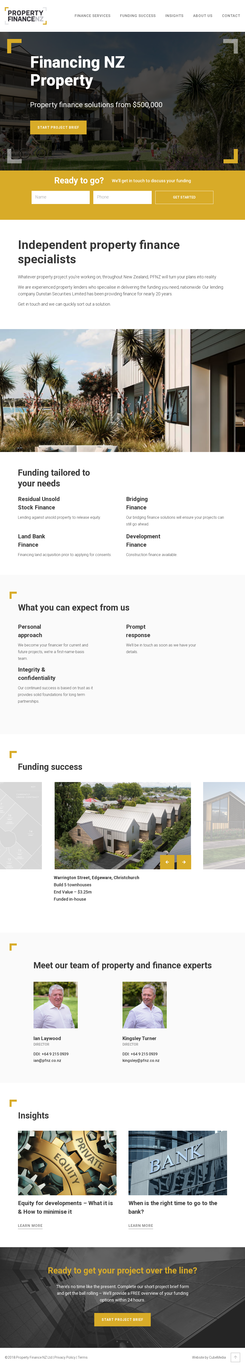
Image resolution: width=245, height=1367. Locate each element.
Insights (174, 16)
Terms (83, 1357)
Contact (231, 16)
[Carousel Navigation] (174, 863)
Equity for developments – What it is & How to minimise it (65, 1207)
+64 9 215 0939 (55, 1054)
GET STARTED (184, 197)
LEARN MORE (30, 1226)
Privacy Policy (65, 1357)
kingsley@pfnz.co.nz (141, 1060)
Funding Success (138, 16)
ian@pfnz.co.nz (47, 1060)
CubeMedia (217, 1357)
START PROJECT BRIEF (58, 127)
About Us (202, 16)
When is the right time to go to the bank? (172, 1207)
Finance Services (93, 16)
